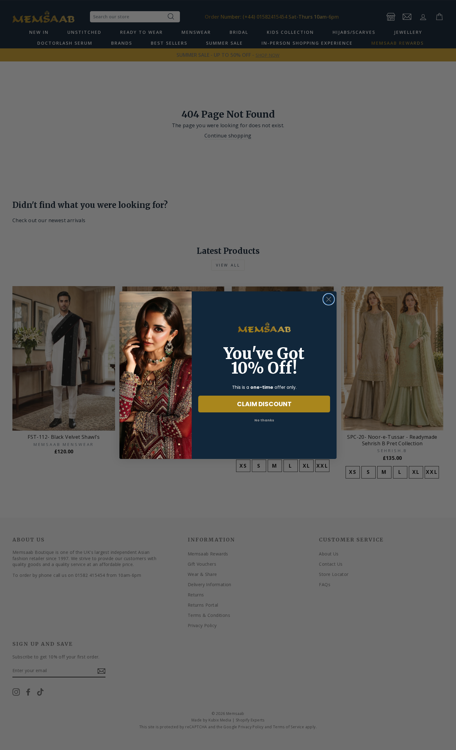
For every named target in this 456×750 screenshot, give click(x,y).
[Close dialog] (328, 299)
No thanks (264, 420)
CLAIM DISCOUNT (264, 404)
